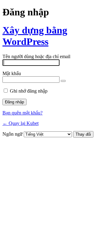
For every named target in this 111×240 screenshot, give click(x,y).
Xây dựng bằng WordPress (34, 36)
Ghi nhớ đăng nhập (28, 91)
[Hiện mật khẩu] (63, 81)
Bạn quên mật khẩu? (22, 112)
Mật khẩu (11, 73)
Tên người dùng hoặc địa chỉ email (36, 56)
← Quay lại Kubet (20, 123)
